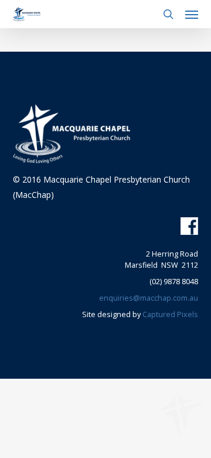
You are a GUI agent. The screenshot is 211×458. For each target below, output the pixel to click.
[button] (191, 14)
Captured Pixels (170, 314)
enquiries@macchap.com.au (148, 298)
